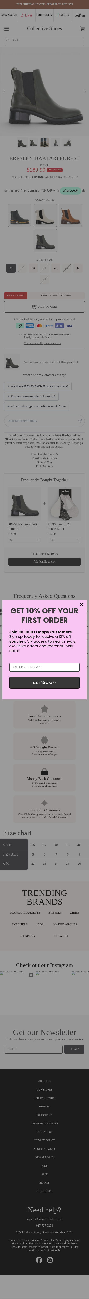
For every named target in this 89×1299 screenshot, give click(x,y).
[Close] (82, 605)
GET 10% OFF (45, 682)
